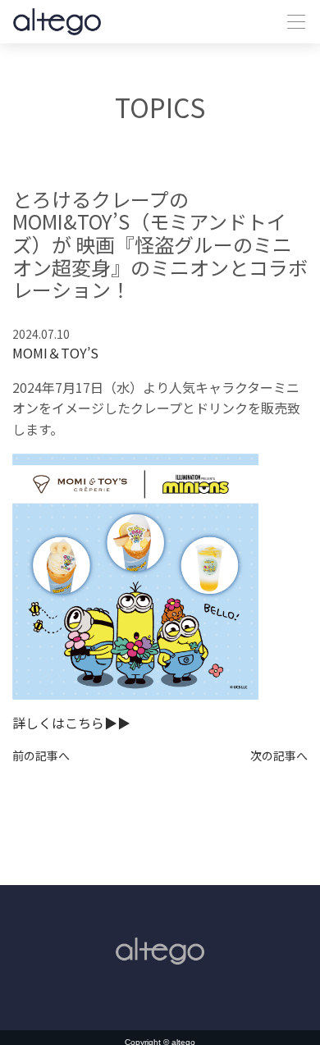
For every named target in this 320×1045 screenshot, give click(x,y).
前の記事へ (41, 755)
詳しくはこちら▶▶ (71, 722)
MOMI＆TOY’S (55, 353)
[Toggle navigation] (292, 22)
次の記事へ (279, 755)
